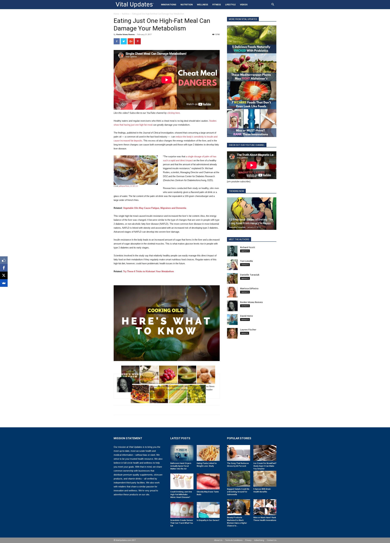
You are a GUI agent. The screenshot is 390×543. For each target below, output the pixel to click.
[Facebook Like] (4, 260)
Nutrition (187, 4)
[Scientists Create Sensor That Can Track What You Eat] (181, 510)
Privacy (248, 540)
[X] (4, 275)
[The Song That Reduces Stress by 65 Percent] (238, 453)
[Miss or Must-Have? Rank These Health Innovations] (265, 507)
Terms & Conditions (233, 540)
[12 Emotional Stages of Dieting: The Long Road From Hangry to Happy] (251, 213)
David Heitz (246, 315)
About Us (218, 540)
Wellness (202, 4)
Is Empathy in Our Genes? (208, 520)
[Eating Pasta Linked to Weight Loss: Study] (208, 453)
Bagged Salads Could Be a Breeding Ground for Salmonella (238, 492)
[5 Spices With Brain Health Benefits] (265, 479)
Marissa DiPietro (249, 288)
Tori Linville (246, 261)
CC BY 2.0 (134, 186)
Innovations (168, 4)
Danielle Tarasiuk (237, 227)
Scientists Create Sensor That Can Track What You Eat (181, 523)
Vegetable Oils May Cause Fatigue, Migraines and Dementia (154, 208)
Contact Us (271, 540)
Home (116, 13)
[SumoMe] (4, 283)
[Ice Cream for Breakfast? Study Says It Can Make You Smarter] (265, 453)
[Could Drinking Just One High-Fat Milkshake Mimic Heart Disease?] (181, 481)
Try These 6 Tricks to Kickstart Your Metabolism (148, 271)
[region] (167, 323)
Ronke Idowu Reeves (125, 34)
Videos (244, 4)
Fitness (216, 4)
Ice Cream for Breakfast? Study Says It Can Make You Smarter (264, 466)
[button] (272, 4)
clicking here (173, 113)
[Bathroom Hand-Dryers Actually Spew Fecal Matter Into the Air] (181, 453)
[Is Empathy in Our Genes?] (208, 510)
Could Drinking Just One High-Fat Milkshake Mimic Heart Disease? (181, 494)
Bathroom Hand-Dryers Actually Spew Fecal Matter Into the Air (180, 466)
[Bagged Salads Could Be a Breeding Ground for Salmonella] (238, 479)
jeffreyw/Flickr (124, 186)
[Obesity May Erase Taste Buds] (208, 481)
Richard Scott (247, 247)
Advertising (259, 540)
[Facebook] (4, 268)
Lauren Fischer (248, 329)
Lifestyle (230, 4)
